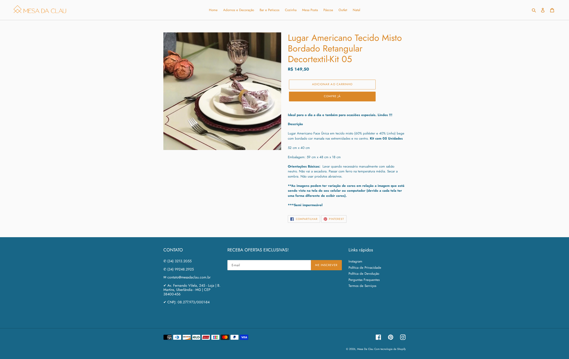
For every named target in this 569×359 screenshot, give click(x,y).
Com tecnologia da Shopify (390, 349)
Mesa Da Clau (365, 349)
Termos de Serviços (362, 285)
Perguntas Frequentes (364, 279)
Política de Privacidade (365, 267)
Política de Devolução (364, 273)
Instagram (355, 261)
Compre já (332, 96)
